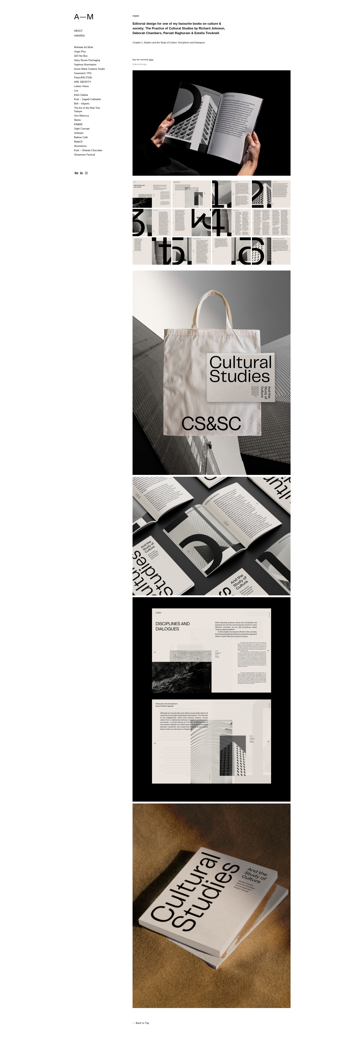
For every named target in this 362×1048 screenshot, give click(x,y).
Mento (77, 120)
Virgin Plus (80, 51)
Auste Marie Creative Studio (89, 68)
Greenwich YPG (83, 73)
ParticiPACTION (83, 77)
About (78, 30)
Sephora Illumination (85, 64)
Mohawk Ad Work (83, 47)
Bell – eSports (82, 103)
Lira (76, 90)
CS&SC (78, 124)
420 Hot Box (81, 55)
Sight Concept (82, 128)
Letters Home (81, 86)
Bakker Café (81, 137)
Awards (79, 35)
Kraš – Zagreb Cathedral (87, 99)
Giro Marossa (81, 115)
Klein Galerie (81, 95)
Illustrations (80, 146)
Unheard (78, 133)
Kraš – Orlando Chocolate (88, 150)
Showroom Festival (84, 154)
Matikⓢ (78, 141)
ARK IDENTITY (82, 81)
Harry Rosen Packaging (87, 60)
